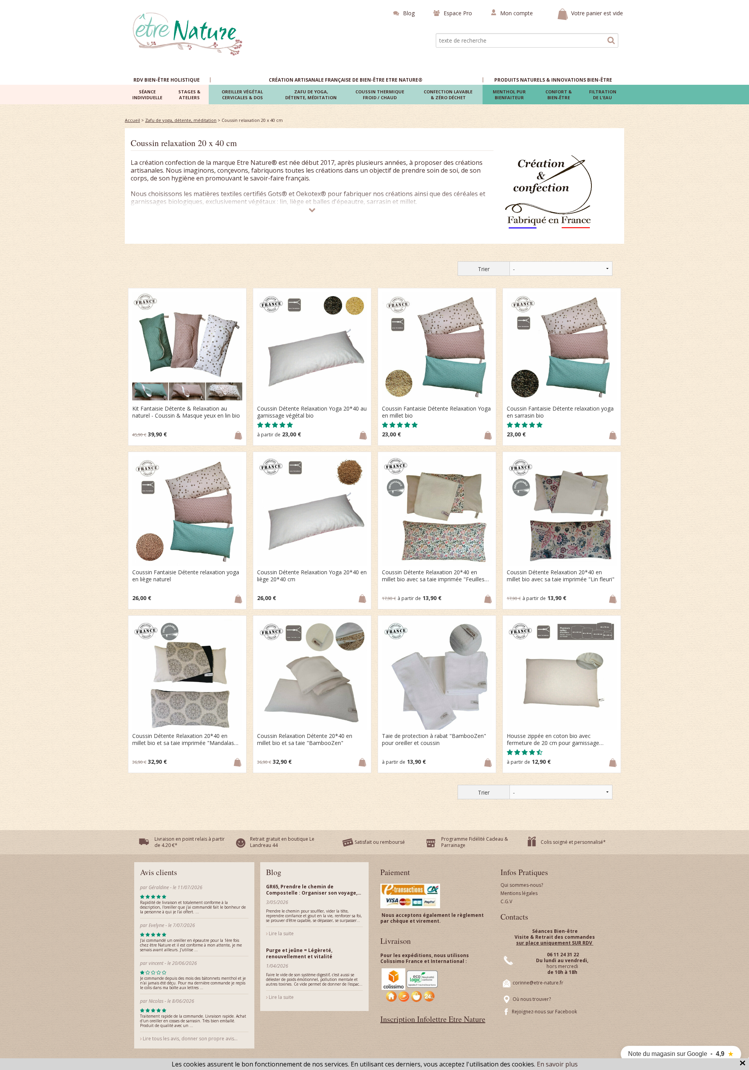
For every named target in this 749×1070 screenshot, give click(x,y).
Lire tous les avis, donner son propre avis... (190, 1038)
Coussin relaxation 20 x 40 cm (184, 142)
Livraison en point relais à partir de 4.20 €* (189, 842)
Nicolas (157, 1001)
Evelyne (157, 925)
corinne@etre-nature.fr (538, 982)
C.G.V (506, 901)
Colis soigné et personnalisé (572, 842)
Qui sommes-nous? (522, 885)
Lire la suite (281, 933)
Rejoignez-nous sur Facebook (544, 1011)
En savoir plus (557, 1064)
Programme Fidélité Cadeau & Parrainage (474, 842)
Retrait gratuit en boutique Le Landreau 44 (282, 842)
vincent (156, 963)
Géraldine (159, 887)
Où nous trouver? (532, 999)
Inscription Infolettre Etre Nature (432, 1019)
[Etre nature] (188, 33)
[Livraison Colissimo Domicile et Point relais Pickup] (410, 985)
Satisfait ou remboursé (380, 842)
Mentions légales (519, 893)
